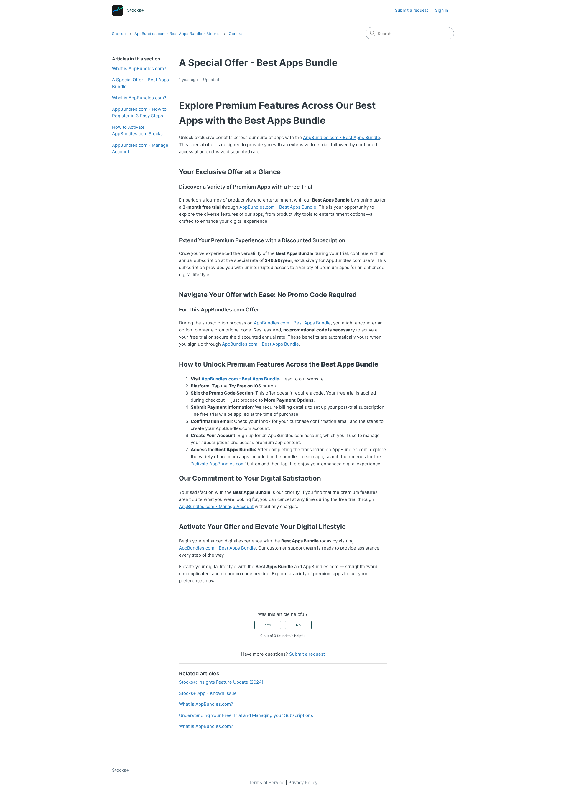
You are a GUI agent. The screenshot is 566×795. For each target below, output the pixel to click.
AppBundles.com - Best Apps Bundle (341, 137)
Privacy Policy (302, 782)
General (236, 33)
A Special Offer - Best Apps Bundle (140, 83)
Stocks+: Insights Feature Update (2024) (221, 682)
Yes (268, 625)
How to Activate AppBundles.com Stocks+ (139, 130)
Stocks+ (119, 33)
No (298, 625)
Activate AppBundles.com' (218, 463)
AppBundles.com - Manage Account (140, 148)
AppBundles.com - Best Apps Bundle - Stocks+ (177, 33)
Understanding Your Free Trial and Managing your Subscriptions (246, 715)
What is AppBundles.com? (139, 68)
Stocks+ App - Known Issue (208, 693)
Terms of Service (266, 782)
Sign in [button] (441, 10)
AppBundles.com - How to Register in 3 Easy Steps (139, 112)
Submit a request (411, 10)
